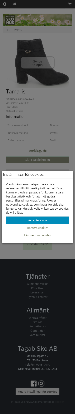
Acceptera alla (37, 220)
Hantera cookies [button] (37, 228)
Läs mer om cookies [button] (37, 235)
